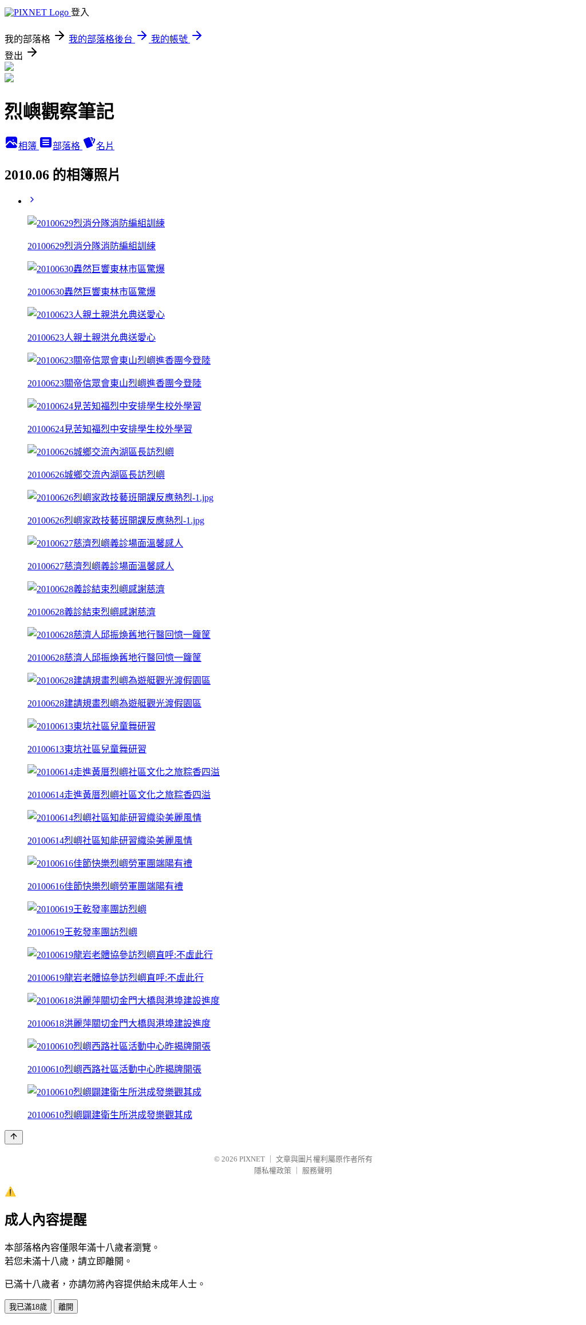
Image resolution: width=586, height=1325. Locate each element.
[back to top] (14, 1137)
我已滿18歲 (28, 1307)
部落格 (67, 146)
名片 (105, 146)
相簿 (28, 146)
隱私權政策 (272, 1170)
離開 (65, 1307)
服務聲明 (317, 1170)
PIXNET (252, 1159)
